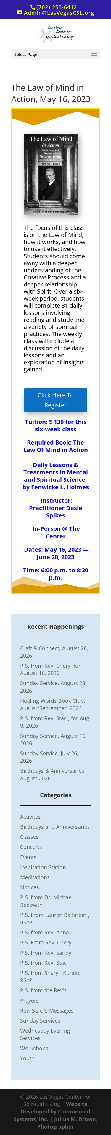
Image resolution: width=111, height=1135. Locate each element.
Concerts (31, 846)
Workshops (34, 1048)
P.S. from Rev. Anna (44, 932)
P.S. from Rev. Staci (44, 962)
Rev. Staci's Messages (47, 1010)
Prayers (29, 1000)
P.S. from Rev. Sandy (45, 952)
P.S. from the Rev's (43, 990)
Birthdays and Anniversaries (55, 826)
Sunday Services (40, 1020)
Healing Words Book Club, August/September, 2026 (52, 704)
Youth (27, 1058)
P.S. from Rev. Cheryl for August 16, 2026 (50, 669)
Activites (30, 816)
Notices (29, 887)
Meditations (35, 877)
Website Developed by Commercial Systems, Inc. (52, 1111)
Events (28, 857)
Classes (29, 836)
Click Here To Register (56, 400)
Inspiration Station (43, 867)
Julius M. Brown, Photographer (67, 1123)
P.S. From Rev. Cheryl (46, 942)
